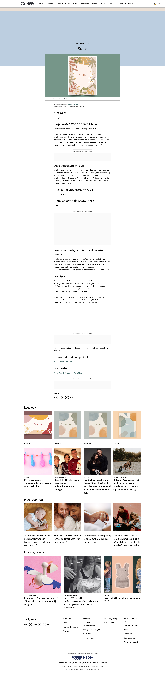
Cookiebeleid (62, 663)
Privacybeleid (72, 663)
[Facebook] (30, 624)
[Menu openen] (6, 3)
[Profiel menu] (155, 3)
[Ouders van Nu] (27, 3)
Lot (71, 373)
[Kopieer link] (56, 397)
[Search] (159, 3)
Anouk (61, 373)
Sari (65, 362)
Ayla (76, 373)
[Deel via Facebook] (67, 397)
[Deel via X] (72, 397)
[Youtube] (39, 624)
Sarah (69, 362)
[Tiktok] (48, 624)
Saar (56, 362)
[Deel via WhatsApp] (61, 397)
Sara (61, 362)
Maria (67, 373)
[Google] (26, 624)
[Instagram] (35, 624)
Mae (80, 373)
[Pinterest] (44, 624)
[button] (84, 663)
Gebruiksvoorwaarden (99, 663)
